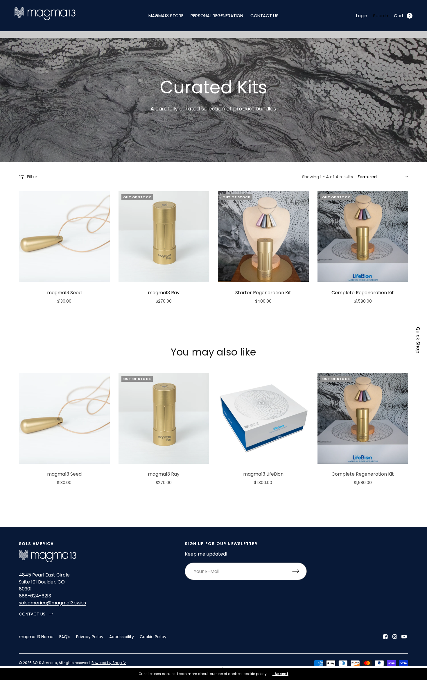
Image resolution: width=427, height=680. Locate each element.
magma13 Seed (64, 292)
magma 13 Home (36, 637)
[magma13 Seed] (64, 236)
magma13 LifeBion (263, 474)
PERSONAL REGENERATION (217, 16)
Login (361, 16)
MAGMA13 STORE (165, 16)
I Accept (280, 674)
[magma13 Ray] (164, 236)
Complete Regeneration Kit (362, 292)
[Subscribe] (299, 571)
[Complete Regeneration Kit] (362, 236)
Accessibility (121, 637)
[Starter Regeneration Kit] (263, 236)
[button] (36, 614)
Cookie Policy (153, 637)
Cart (399, 16)
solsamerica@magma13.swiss (52, 602)
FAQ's (64, 637)
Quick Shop (418, 340)
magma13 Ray (164, 292)
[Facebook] (385, 636)
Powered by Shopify (109, 662)
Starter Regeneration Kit (263, 292)
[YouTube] (404, 636)
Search (380, 16)
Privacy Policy (89, 637)
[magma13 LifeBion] (263, 418)
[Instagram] (394, 636)
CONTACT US (264, 16)
